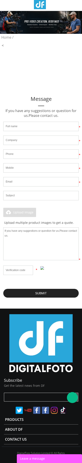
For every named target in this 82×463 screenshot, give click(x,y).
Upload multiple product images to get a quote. (39, 223)
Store (77, 5)
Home (6, 37)
